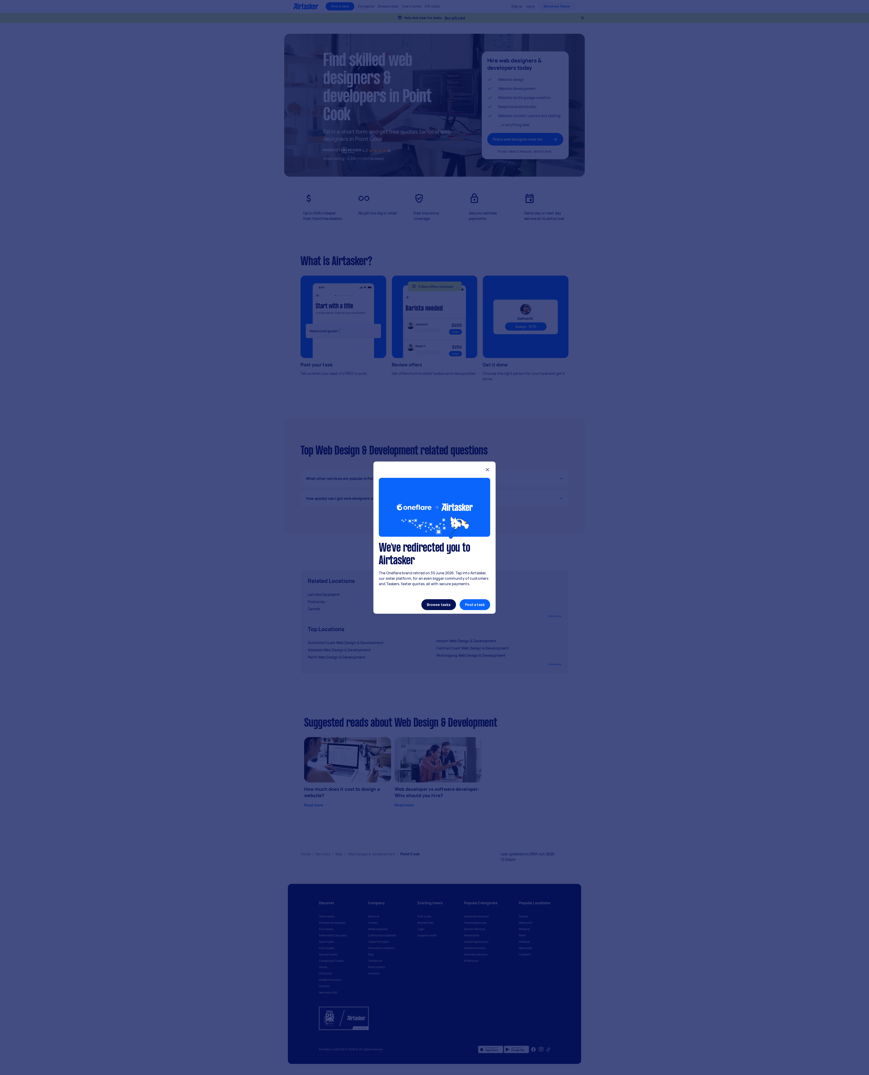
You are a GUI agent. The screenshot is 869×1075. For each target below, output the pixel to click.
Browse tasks (439, 604)
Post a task (475, 604)
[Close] (487, 470)
